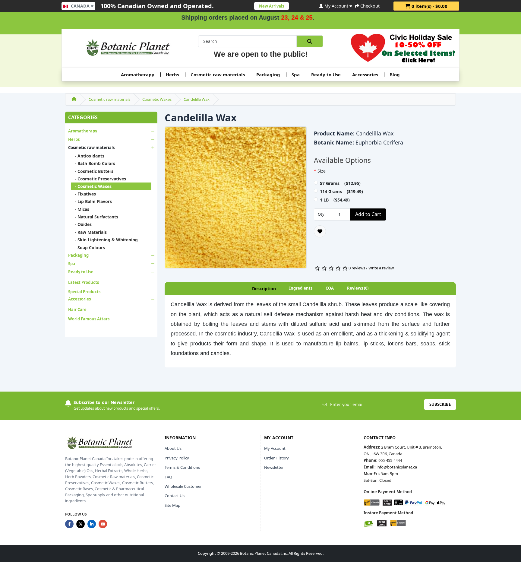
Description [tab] (264, 288)
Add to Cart (368, 214)
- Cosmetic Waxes (91, 186)
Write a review (381, 268)
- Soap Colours (88, 247)
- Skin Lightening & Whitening (104, 240)
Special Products (84, 291)
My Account (275, 448)
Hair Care (77, 309)
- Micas (80, 209)
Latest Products (83, 282)
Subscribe (440, 404)
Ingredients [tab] (300, 288)
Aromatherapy (137, 74)
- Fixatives (83, 194)
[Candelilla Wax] (236, 199)
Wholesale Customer (183, 486)
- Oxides (81, 224)
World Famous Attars (88, 319)
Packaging (268, 74)
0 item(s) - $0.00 (428, 6)
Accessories (365, 74)
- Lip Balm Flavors (91, 201)
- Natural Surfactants (94, 217)
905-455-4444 (390, 460)
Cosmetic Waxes (157, 99)
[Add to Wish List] (320, 231)
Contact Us (175, 495)
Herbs (172, 74)
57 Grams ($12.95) (340, 183)
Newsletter (274, 467)
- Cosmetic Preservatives (98, 179)
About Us (173, 448)
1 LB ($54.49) (335, 200)
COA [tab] (330, 288)
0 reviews (357, 268)
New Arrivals (271, 6)
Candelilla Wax (197, 99)
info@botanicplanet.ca (397, 467)
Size (321, 171)
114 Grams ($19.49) (341, 191)
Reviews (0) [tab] (357, 288)
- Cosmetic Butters (92, 171)
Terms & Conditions (182, 467)
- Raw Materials (89, 232)
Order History (276, 458)
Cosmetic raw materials (218, 74)
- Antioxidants (87, 156)
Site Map (172, 505)
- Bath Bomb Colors (93, 163)
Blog (395, 74)
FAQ (168, 477)
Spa (296, 74)
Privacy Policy (177, 458)
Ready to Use (326, 74)
